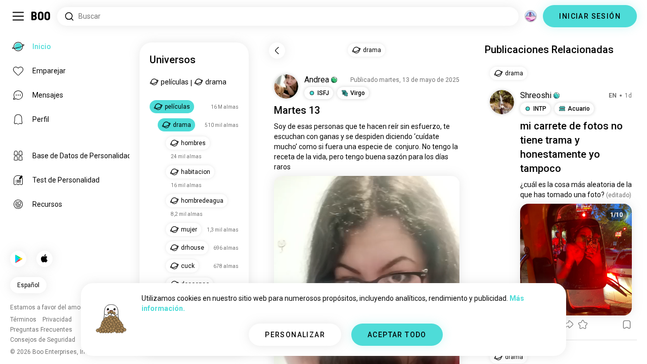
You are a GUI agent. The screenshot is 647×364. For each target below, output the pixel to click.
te (362, 126)
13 (314, 110)
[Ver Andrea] (286, 86)
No (426, 147)
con (312, 136)
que (351, 126)
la (455, 147)
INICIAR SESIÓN (590, 16)
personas (329, 126)
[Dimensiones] (531, 16)
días (441, 157)
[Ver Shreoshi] (502, 102)
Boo (41, 16)
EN (613, 95)
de (292, 126)
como (308, 147)
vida (319, 157)
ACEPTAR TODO (397, 335)
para (415, 157)
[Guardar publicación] (627, 325)
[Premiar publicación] (583, 325)
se (349, 136)
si (321, 147)
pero (336, 157)
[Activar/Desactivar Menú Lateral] (18, 16)
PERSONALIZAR (295, 335)
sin (404, 126)
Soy (280, 126)
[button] (334, 80)
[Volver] (277, 50)
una (350, 147)
